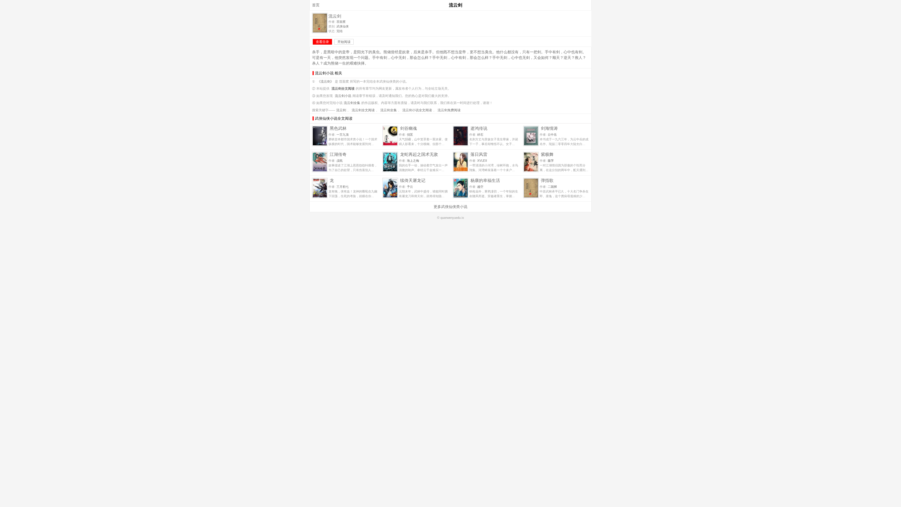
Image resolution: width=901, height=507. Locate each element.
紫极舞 (547, 154)
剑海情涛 (549, 128)
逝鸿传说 (478, 128)
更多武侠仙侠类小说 (450, 207)
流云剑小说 (343, 96)
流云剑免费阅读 (449, 110)
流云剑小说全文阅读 (417, 110)
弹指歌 (547, 180)
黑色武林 (338, 128)
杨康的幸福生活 (485, 180)
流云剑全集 (352, 103)
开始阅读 (344, 42)
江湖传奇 (338, 154)
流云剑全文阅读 (363, 110)
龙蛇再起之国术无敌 (419, 154)
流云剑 (341, 110)
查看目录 (322, 42)
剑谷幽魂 (408, 128)
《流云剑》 (325, 81)
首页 (316, 5)
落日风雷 (478, 154)
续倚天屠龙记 (412, 180)
